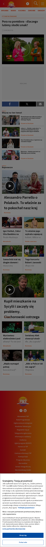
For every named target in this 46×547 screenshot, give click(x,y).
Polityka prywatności (26, 508)
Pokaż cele (23, 542)
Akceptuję (23, 535)
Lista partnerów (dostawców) (13, 529)
